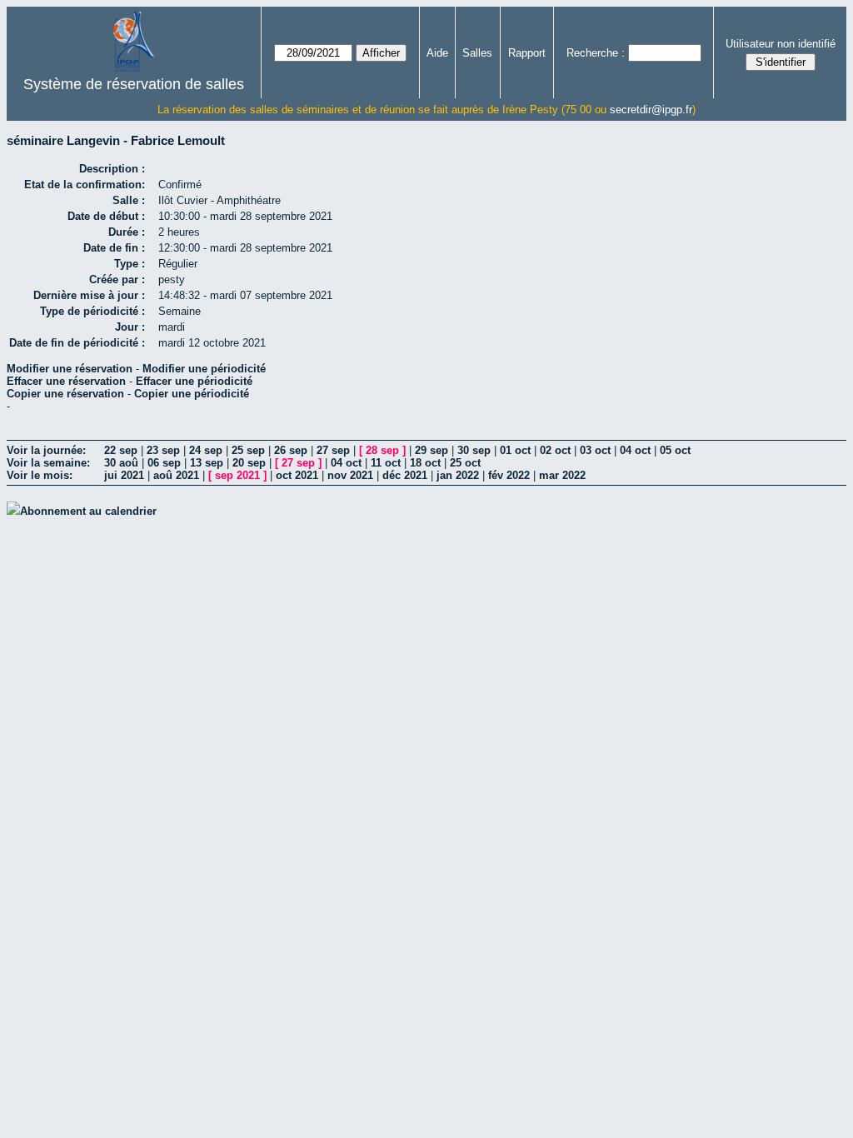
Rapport (527, 53)
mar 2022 (562, 475)
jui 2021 (124, 475)
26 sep (290, 450)
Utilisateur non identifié (781, 43)
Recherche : (595, 53)
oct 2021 (297, 475)
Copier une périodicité (191, 393)
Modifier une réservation (69, 368)
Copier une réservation (65, 393)
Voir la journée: (46, 450)
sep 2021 (237, 475)
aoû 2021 (176, 475)
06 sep (164, 463)
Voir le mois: (39, 475)
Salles (477, 53)
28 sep (382, 450)
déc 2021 (404, 475)
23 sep (163, 450)
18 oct (425, 463)
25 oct (465, 463)
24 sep (205, 450)
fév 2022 (509, 475)
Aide (437, 53)
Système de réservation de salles (133, 84)
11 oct (386, 463)
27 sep (333, 450)
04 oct (635, 450)
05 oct (675, 450)
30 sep (474, 450)
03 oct (595, 450)
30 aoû (121, 463)
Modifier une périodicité (204, 368)
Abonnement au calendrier (88, 511)
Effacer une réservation (66, 381)
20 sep (249, 463)
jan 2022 (457, 475)
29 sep (431, 450)
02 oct (555, 450)
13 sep (206, 463)
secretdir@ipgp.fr (651, 109)
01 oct (515, 450)
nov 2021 (350, 475)
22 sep (120, 450)
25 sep (248, 450)
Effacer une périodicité (194, 381)
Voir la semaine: (48, 463)
